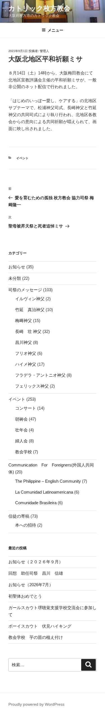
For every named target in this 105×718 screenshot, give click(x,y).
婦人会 (21, 440)
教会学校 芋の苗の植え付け (35, 637)
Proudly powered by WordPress (36, 704)
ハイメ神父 (25, 364)
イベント (22, 158)
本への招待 (25, 525)
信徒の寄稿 (18, 516)
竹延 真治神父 (30, 309)
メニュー (55, 30)
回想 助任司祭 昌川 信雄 (35, 573)
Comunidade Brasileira (36, 502)
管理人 (44, 51)
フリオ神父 (25, 353)
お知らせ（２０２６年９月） (35, 561)
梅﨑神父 (23, 320)
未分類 (14, 278)
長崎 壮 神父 (28, 331)
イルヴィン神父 (30, 298)
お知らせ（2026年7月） (30, 584)
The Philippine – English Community (48, 481)
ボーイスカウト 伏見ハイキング (39, 626)
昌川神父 (23, 342)
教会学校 (23, 451)
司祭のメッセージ (25, 289)
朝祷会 (21, 419)
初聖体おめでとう (25, 596)
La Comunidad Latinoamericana (44, 492)
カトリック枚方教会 (39, 8)
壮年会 (21, 430)
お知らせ (16, 266)
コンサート (25, 408)
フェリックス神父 (32, 386)
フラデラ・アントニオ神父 (40, 375)
